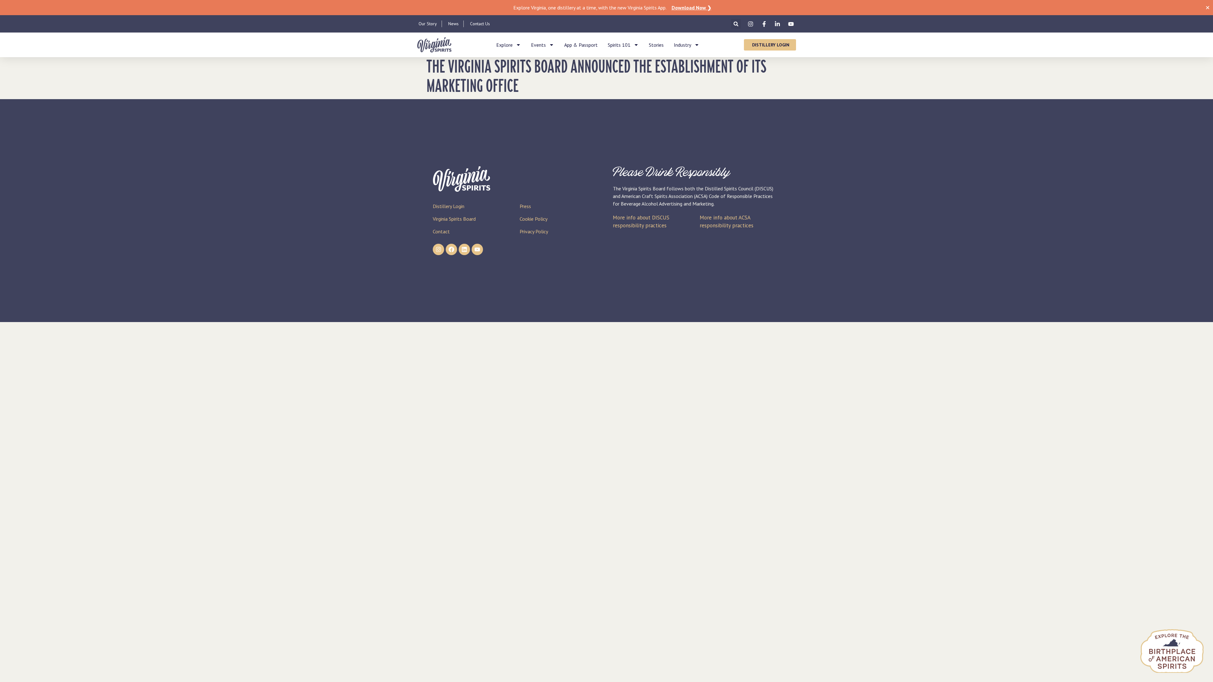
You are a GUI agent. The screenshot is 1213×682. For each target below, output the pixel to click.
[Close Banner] (1207, 7)
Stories (656, 45)
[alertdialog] (606, 7)
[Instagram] (438, 249)
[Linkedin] (464, 249)
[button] (736, 24)
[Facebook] (451, 249)
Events (538, 45)
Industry (682, 45)
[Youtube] (477, 249)
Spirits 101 (619, 45)
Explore (504, 45)
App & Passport (581, 45)
